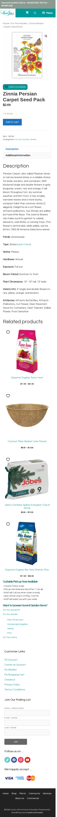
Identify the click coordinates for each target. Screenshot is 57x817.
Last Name (10, 728)
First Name (11, 718)
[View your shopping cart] (27, 13)
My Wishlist (10, 669)
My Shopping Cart (14, 674)
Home (6, 23)
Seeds (33, 139)
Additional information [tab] (18, 155)
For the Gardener (11, 610)
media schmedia (34, 813)
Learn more (23, 244)
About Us (19, 798)
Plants (22, 793)
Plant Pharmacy (15, 620)
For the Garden (19, 23)
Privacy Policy (12, 684)
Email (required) (14, 708)
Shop (14, 793)
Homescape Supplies (17, 624)
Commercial (33, 798)
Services (47, 793)
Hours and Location (9, 3)
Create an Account (15, 664)
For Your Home (10, 637)
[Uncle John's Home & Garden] (7, 13)
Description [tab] (12, 149)
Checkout (9, 679)
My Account (11, 660)
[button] (46, 36)
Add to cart (12, 122)
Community (34, 793)
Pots (9, 633)
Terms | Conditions (14, 689)
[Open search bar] (35, 13)
